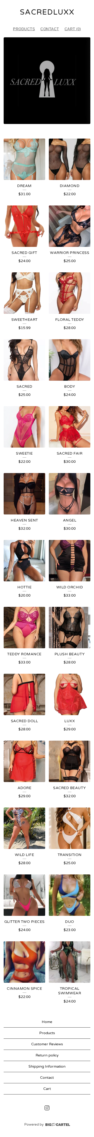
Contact (49, 29)
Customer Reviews (47, 1044)
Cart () (73, 29)
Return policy (47, 1055)
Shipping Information (47, 1066)
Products (24, 29)
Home (47, 1022)
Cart (47, 1088)
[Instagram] (47, 1108)
